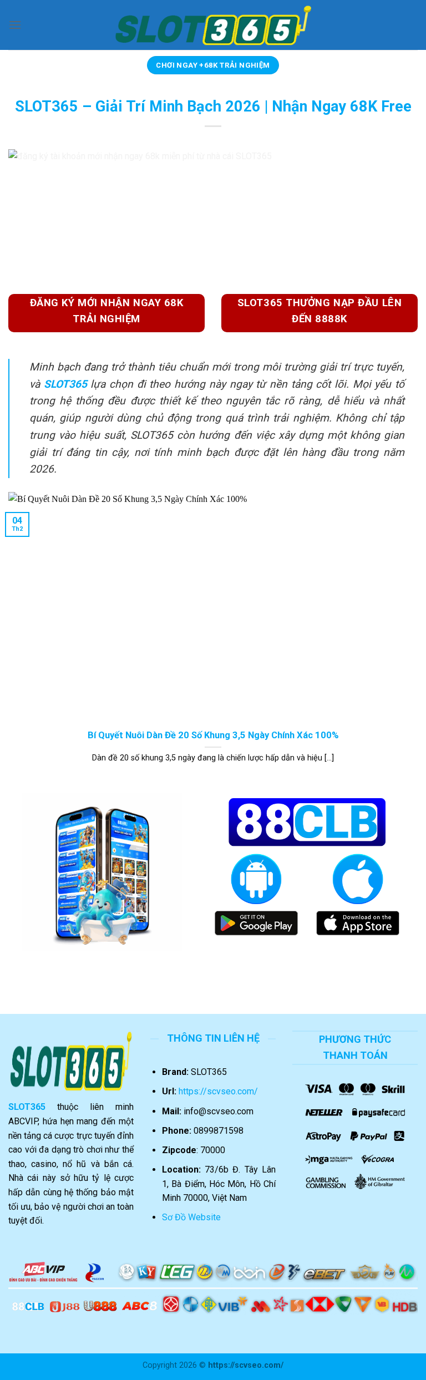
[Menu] (15, 24)
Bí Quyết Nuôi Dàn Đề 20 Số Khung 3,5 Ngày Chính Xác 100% (213, 735)
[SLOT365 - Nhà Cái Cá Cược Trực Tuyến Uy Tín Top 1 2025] (213, 25)
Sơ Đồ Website (191, 1217)
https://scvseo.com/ (218, 1091)
